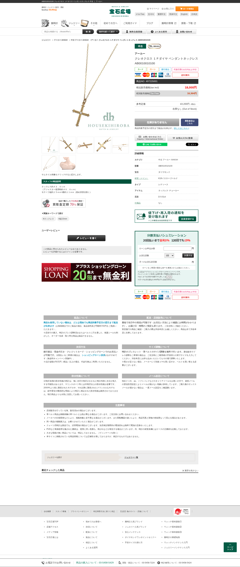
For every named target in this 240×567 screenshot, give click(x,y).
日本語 (194, 14)
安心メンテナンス (133, 532)
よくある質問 (91, 547)
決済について (91, 527)
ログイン (69, 252)
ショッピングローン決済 (93, 355)
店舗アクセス (52, 527)
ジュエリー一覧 (131, 457)
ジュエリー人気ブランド (135, 527)
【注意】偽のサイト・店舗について (134, 511)
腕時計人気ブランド (134, 521)
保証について (91, 542)
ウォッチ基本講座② (173, 527)
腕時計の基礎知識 (172, 537)
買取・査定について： (132, 563)
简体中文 (173, 14)
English (184, 14)
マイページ (154, 9)
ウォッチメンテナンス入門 (176, 542)
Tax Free (154, 93)
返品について (91, 537)
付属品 (138, 203)
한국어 (151, 14)
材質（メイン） (141, 178)
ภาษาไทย (140, 14)
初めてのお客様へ (93, 521)
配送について (91, 532)
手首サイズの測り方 (134, 542)
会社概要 (47, 511)
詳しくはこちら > (181, 128)
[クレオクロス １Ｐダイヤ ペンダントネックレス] (50, 145)
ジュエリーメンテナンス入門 (177, 547)
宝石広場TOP (52, 521)
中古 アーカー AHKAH (168, 160)
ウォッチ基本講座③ (173, 532)
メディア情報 (52, 532)
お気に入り (169, 9)
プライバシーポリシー (80, 511)
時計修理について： (170, 563)
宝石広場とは (52, 537)
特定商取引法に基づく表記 (104, 511)
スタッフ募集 (61, 511)
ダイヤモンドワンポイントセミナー (140, 537)
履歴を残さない (191, 470)
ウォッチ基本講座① (173, 521)
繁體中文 (162, 14)
